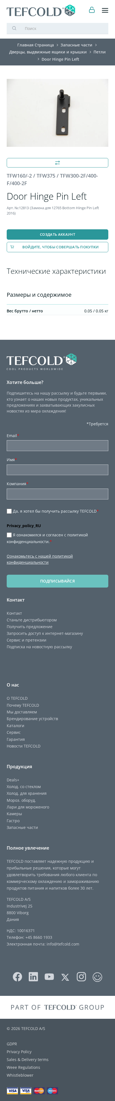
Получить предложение (29, 626)
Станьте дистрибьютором (32, 620)
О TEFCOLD (17, 698)
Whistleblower (20, 1075)
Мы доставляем (22, 712)
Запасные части (22, 827)
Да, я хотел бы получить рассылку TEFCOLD (56, 511)
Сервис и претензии (26, 640)
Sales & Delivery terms (28, 1059)
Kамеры (14, 813)
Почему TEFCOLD (23, 705)
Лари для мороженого (28, 807)
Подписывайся (57, 581)
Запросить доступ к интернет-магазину (45, 633)
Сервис (14, 732)
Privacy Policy (19, 1051)
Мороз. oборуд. (21, 800)
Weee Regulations (23, 1067)
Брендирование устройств (32, 718)
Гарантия (16, 739)
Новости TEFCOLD (23, 746)
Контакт (14, 613)
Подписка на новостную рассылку (39, 646)
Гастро (13, 820)
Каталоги (15, 725)
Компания (17, 483)
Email (13, 435)
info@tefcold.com (63, 944)
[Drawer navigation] (105, 10)
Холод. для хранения (27, 793)
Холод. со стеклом (24, 786)
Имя (12, 459)
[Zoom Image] (57, 113)
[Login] (92, 10)
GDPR (12, 1043)
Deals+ (13, 779)
